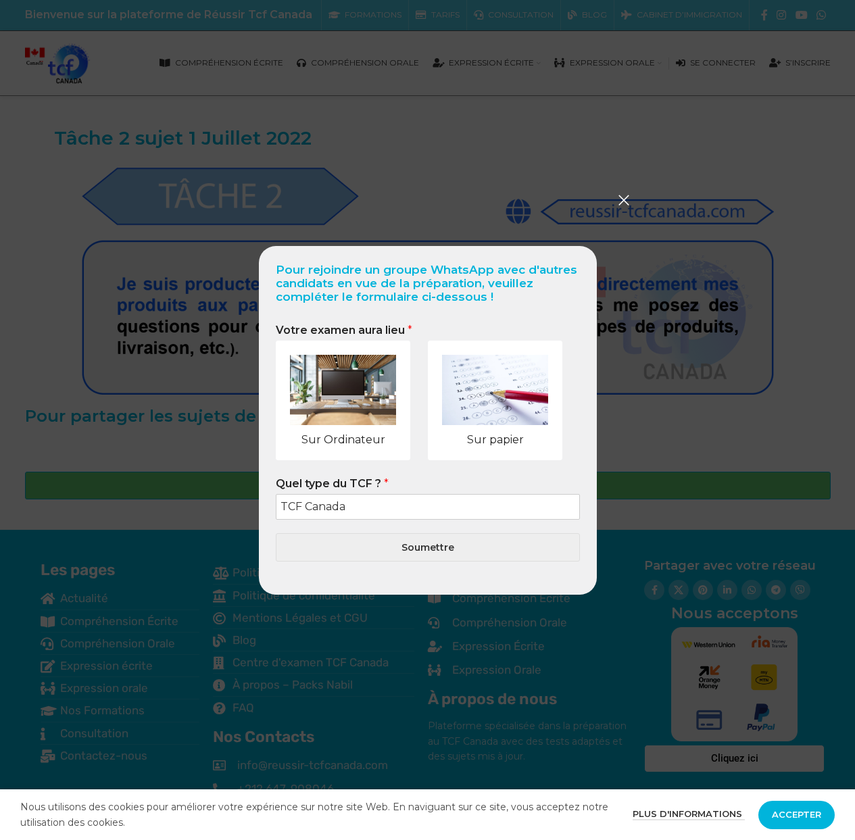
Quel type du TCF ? (332, 483)
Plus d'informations (689, 813)
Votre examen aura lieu (344, 330)
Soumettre (427, 547)
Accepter (796, 814)
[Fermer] (624, 200)
